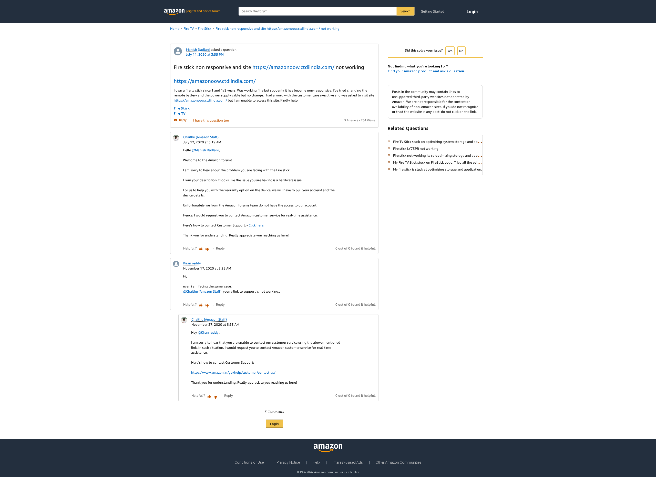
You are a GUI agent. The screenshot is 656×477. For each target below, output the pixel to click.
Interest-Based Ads (348, 462)
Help (316, 462)
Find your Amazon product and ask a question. (426, 71)
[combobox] (327, 11)
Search (406, 11)
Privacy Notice (288, 462)
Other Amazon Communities (399, 462)
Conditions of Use (249, 462)
